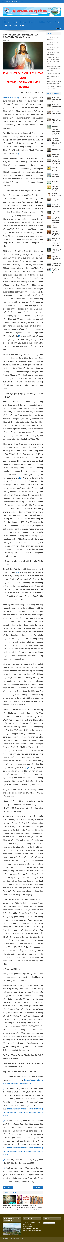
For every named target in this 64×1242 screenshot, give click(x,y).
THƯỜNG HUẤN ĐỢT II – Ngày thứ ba (53, 43)
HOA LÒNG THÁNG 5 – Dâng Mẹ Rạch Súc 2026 (56, 251)
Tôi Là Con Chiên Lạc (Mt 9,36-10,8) (56, 194)
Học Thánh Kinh (40, 22)
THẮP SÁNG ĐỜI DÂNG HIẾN (56, 226)
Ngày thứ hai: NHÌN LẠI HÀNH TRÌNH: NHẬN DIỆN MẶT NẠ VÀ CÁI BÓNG (54, 68)
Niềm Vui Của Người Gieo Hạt (55, 199)
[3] (20, 478)
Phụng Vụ (23, 22)
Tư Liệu (57, 22)
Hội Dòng (21, 1)
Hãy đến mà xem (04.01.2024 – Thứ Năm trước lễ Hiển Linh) (36, 1207)
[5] (28, 767)
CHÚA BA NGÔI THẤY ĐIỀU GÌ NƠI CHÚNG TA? (56, 206)
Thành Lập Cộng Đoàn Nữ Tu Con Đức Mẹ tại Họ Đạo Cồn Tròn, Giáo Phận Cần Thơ (56, 242)
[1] (18, 153)
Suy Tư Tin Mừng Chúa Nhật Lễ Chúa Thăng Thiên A (56, 233)
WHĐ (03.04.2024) (11, 97)
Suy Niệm (15, 22)
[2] (19, 336)
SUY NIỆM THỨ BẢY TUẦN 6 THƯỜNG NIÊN (9, 1206)
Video (15, 25)
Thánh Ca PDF (8, 25)
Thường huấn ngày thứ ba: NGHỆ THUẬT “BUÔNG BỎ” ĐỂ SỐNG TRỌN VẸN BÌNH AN (53, 60)
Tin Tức (49, 22)
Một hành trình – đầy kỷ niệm (53, 77)
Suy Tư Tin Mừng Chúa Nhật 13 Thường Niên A (56, 188)
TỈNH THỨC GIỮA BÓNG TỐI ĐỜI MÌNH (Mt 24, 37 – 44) (23, 1207)
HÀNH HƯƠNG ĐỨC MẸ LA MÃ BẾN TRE (56, 264)
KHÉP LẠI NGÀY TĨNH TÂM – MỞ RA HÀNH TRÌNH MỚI (54, 82)
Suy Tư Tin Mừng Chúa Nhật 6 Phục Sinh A (56, 258)
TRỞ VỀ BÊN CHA (56, 181)
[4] (17, 572)
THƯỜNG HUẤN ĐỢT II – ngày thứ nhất (53, 53)
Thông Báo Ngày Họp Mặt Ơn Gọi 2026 (56, 270)
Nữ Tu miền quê (38, 1187)
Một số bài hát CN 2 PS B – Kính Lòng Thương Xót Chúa (9, 1187)
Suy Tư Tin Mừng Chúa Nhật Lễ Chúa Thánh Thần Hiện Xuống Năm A (56, 219)
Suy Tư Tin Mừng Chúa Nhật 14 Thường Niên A (54, 87)
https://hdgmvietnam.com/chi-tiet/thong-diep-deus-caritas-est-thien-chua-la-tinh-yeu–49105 (23, 1112)
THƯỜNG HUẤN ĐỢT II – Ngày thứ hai (53, 48)
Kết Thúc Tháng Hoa (56, 212)
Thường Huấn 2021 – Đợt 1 (54, 73)
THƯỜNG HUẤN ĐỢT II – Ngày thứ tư (53, 38)
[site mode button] (57, 28)
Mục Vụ (31, 22)
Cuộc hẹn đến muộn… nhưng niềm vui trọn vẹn (56, 176)
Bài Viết (22, 25)
